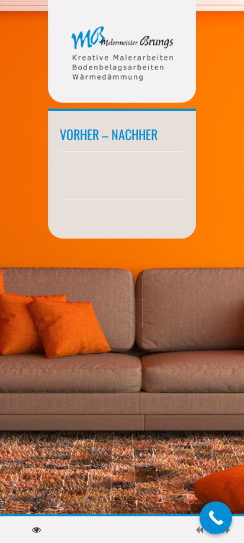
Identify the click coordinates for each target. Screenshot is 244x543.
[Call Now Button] (216, 517)
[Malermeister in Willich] (122, 55)
